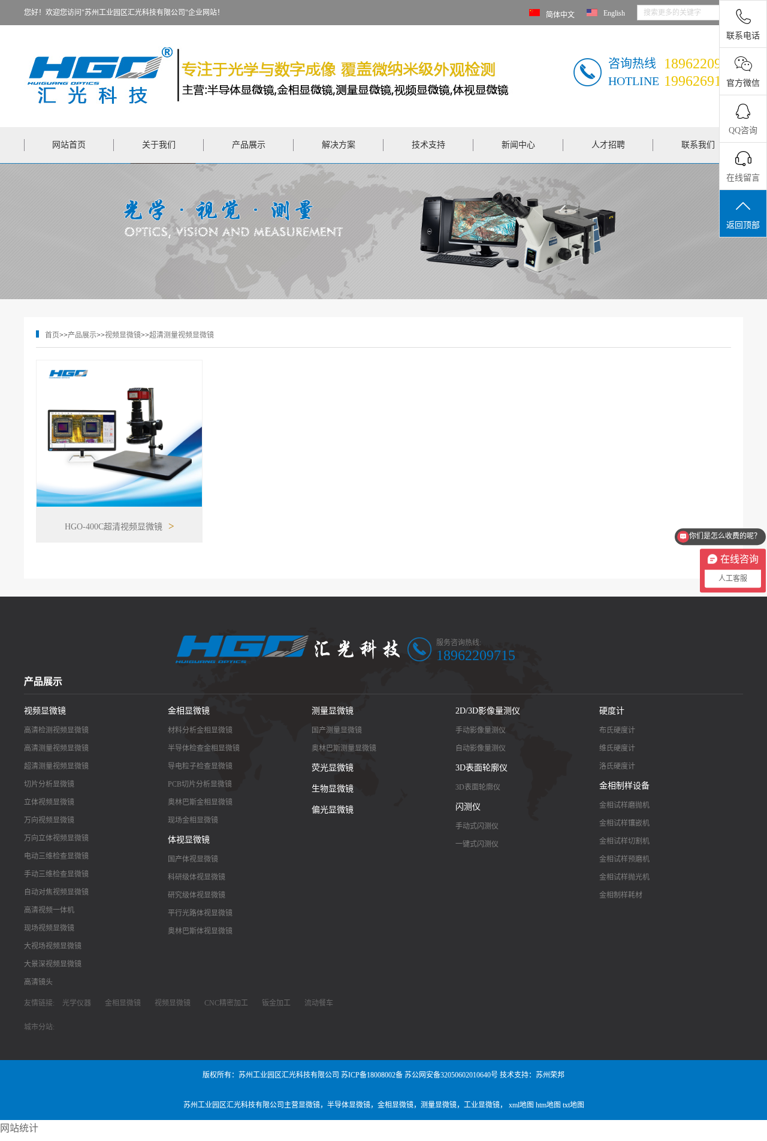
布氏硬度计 (617, 730)
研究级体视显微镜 (196, 895)
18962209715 (475, 655)
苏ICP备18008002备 (372, 1075)
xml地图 (521, 1105)
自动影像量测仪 (480, 748)
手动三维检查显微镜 (56, 874)
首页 (52, 335)
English (614, 13)
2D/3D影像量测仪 (487, 710)
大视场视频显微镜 (52, 946)
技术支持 (428, 144)
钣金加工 (276, 1003)
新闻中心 (518, 144)
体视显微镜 (189, 839)
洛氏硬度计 (617, 766)
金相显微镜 (189, 710)
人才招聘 (608, 144)
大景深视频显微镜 (52, 964)
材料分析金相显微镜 (200, 730)
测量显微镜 (333, 710)
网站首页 (69, 144)
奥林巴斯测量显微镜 (344, 748)
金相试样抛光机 (624, 877)
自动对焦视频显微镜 (56, 892)
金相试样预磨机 (624, 859)
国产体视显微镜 (193, 859)
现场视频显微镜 (49, 928)
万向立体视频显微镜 (56, 838)
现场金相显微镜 (193, 820)
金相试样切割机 (624, 841)
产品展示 (248, 144)
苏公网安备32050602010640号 (451, 1075)
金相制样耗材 (620, 895)
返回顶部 (743, 225)
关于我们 (159, 144)
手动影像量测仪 (480, 730)
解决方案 (338, 144)
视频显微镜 (123, 335)
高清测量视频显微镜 (56, 748)
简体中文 (560, 15)
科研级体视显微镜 (196, 877)
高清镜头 (38, 982)
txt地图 (573, 1105)
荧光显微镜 (333, 767)
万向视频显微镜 (49, 820)
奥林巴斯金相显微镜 (200, 802)
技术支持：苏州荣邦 (532, 1075)
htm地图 (548, 1105)
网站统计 (19, 1128)
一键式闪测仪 (477, 844)
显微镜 (309, 1105)
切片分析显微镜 (49, 784)
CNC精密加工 (226, 1003)
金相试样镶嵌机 (624, 823)
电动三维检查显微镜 (56, 856)
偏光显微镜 (333, 809)
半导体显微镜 (348, 1105)
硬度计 (611, 710)
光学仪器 (76, 1003)
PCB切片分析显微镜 (200, 784)
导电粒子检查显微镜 (200, 766)
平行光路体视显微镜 (200, 913)
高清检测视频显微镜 (56, 730)
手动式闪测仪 (477, 826)
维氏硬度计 (617, 748)
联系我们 (698, 144)
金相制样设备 (624, 785)
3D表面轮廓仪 (481, 767)
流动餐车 (318, 1003)
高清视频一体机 (49, 910)
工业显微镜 (482, 1105)
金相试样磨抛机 (624, 805)
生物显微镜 (333, 788)
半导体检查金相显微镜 (204, 748)
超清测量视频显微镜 (181, 335)
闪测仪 (468, 806)
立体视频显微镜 (49, 802)
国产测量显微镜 (337, 730)
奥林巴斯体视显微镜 (200, 931)
